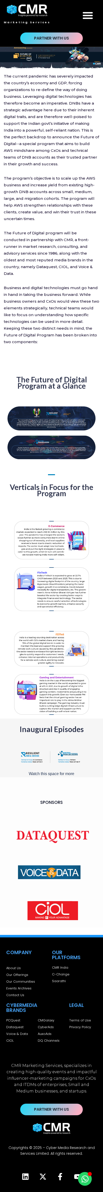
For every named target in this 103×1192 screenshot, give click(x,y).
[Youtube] (78, 1177)
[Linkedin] (25, 1177)
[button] (88, 15)
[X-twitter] (43, 1177)
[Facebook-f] (60, 1177)
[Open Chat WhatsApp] (85, 1179)
